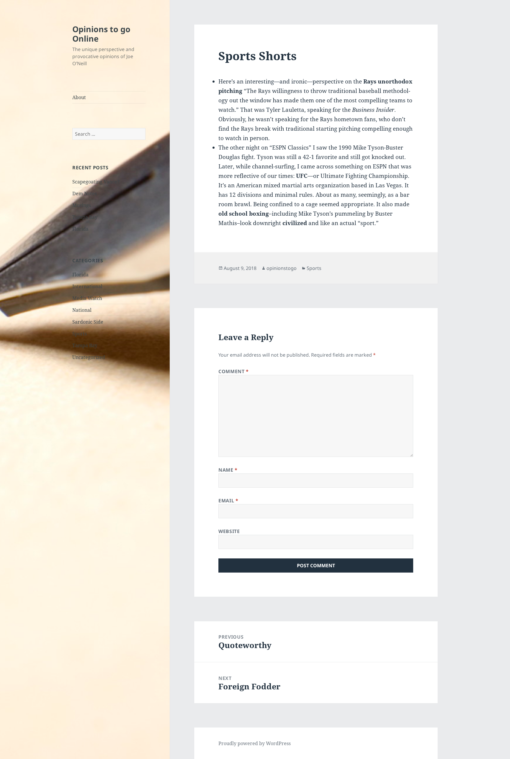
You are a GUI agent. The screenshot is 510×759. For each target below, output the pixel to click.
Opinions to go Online (101, 34)
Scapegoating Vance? (96, 181)
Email (228, 500)
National (81, 310)
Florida (80, 229)
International (87, 286)
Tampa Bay (84, 217)
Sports (79, 333)
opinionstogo (282, 268)
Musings (81, 205)
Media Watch (87, 298)
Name (228, 470)
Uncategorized (88, 357)
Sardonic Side (87, 322)
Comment (233, 371)
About (79, 97)
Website (229, 531)
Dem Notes (84, 193)
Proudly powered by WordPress (254, 743)
